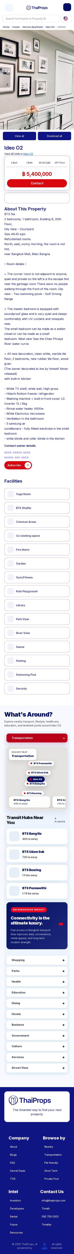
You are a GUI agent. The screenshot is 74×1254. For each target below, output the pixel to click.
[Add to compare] (32, 197)
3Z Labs (44, 1246)
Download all (54, 136)
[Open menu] (9, 8)
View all (19, 136)
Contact (37, 183)
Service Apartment (33, 27)
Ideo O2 (50, 27)
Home (6, 27)
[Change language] (66, 18)
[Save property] (21, 197)
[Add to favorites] (11, 197)
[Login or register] (67, 7)
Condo (16, 27)
